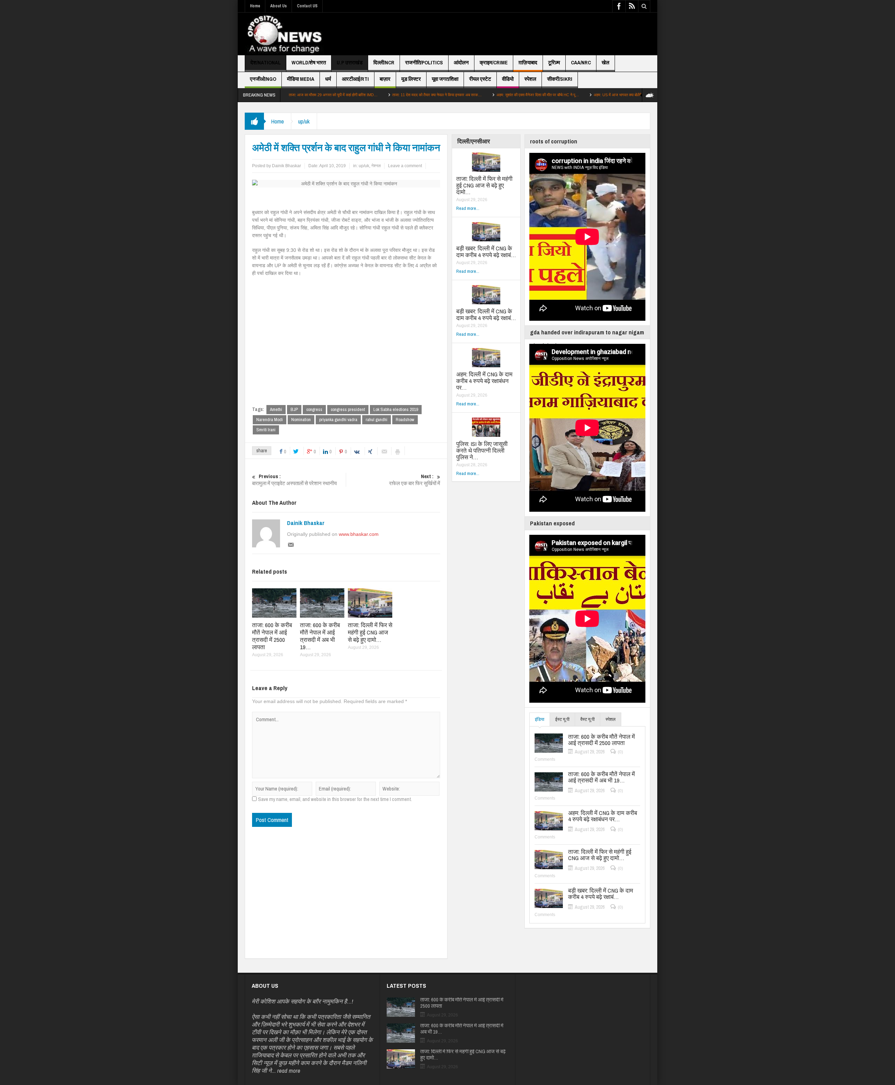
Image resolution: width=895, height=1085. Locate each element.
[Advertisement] (523, 34)
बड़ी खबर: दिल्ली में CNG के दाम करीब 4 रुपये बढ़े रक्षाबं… (486, 251)
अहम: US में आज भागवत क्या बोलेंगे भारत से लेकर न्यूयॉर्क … (583, 95)
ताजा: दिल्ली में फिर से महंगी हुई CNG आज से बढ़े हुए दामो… (370, 632)
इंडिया (539, 719)
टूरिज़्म (554, 62)
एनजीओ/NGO (263, 79)
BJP (294, 409)
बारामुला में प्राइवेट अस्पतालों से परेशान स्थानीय (294, 480)
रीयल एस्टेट (480, 79)
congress (314, 409)
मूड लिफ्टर (411, 79)
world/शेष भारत (309, 62)
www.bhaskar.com (359, 534)
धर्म (328, 79)
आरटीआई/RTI (355, 79)
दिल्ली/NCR (383, 62)
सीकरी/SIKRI (559, 79)
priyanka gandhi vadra (338, 420)
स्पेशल (530, 79)
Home (255, 6)
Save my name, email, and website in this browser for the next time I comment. (335, 799)
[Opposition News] (284, 34)
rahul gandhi (376, 420)
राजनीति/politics (424, 62)
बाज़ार (385, 79)
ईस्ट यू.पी (562, 719)
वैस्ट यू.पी (587, 719)
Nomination (301, 420)
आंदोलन (461, 62)
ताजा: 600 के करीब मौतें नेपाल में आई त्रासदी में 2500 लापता (272, 636)
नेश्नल (376, 165)
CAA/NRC (581, 62)
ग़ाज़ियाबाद (527, 62)
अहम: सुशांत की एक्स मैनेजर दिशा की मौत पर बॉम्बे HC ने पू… (486, 95)
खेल (605, 62)
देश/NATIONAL (265, 62)
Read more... (467, 208)
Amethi (276, 409)
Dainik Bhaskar (305, 522)
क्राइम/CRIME (494, 62)
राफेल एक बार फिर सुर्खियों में (414, 480)
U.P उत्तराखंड (350, 62)
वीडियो (508, 79)
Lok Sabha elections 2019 (395, 409)
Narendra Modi (269, 420)
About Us (278, 6)
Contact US (307, 6)
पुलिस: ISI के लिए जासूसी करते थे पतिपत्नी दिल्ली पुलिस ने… (482, 450)
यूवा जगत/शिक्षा (445, 79)
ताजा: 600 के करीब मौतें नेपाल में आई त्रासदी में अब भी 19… (320, 636)
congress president (348, 409)
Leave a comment (405, 165)
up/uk (304, 121)
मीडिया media (300, 79)
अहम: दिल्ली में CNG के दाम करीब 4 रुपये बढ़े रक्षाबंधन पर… (484, 381)
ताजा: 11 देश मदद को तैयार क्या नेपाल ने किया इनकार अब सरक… (385, 95)
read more (288, 1070)
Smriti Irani (265, 430)
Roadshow (405, 420)
